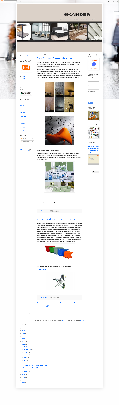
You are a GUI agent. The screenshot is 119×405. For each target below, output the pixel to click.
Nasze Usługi (25, 81)
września (26, 352)
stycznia (26, 371)
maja (25, 360)
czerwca (26, 357)
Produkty (24, 83)
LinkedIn (22, 123)
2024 (23, 333)
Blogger (82, 320)
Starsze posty (78, 303)
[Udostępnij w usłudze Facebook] (56, 211)
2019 (23, 374)
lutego (26, 363)
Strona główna (59, 303)
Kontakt (24, 76)
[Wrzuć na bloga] (53, 211)
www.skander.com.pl (41, 203)
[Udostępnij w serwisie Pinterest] (58, 211)
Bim (63, 320)
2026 (23, 328)
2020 (23, 344)
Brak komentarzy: (43, 210)
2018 (23, 377)
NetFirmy (22, 127)
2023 (23, 336)
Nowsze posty (41, 303)
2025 (23, 330)
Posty (24, 138)
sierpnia (26, 355)
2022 (23, 339)
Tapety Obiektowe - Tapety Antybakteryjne (54, 58)
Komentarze (25, 141)
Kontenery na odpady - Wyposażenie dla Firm (56, 219)
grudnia (26, 346)
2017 (23, 380)
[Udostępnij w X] (54, 211)
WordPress (23, 131)
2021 (23, 341)
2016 (23, 383)
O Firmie (24, 78)
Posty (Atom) (47, 306)
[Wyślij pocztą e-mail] (51, 211)
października (27, 349)
